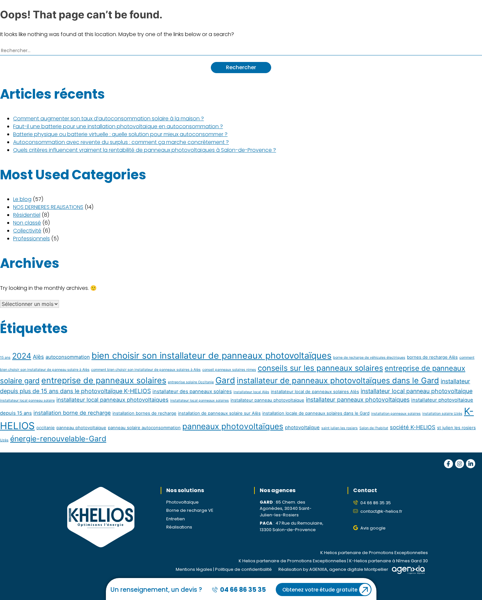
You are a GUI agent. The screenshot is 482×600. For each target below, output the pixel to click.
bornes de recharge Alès (432, 357)
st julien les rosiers (456, 427)
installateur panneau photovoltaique (267, 400)
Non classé (27, 223)
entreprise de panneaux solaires (103, 380)
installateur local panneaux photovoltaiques (112, 399)
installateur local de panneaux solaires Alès (315, 391)
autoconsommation (68, 357)
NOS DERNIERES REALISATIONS (48, 207)
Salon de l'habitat (373, 428)
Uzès (4, 440)
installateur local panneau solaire (27, 400)
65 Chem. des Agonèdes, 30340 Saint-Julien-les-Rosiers (285, 508)
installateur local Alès (251, 392)
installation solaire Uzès (442, 413)
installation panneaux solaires (396, 413)
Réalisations (179, 527)
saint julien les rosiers (339, 428)
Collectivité (27, 230)
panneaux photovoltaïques (232, 426)
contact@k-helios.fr (381, 511)
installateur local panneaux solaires (199, 400)
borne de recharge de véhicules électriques (369, 357)
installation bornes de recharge (144, 413)
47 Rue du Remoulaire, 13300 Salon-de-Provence (291, 526)
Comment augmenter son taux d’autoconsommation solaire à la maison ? (108, 118)
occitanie (45, 427)
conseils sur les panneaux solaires (320, 368)
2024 (21, 356)
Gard (225, 380)
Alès (38, 356)
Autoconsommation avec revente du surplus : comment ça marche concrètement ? (121, 142)
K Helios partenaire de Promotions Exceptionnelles (374, 553)
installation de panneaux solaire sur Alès (219, 413)
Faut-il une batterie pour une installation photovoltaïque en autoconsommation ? (118, 126)
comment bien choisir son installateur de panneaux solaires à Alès (146, 370)
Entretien (175, 519)
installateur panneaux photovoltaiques (358, 399)
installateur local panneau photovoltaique (416, 391)
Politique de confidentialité (243, 569)
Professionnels (31, 238)
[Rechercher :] (241, 50)
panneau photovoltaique (81, 427)
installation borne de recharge (72, 413)
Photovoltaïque (182, 502)
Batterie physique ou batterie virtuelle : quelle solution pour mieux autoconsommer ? (120, 134)
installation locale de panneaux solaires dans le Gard (316, 413)
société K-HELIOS (412, 427)
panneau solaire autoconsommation (144, 427)
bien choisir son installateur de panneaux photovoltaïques (211, 355)
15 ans (5, 357)
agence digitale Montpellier (358, 569)
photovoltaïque (302, 427)
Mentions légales (194, 569)
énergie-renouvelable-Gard (58, 438)
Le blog (22, 199)
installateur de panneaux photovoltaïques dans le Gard (338, 380)
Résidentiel (26, 215)
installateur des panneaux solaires (192, 391)
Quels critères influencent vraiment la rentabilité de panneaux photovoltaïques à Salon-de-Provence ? (144, 150)
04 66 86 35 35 (375, 503)
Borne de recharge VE (189, 510)
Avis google (373, 528)
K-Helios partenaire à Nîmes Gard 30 (388, 561)
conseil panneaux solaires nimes (229, 370)
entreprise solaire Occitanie (191, 382)
